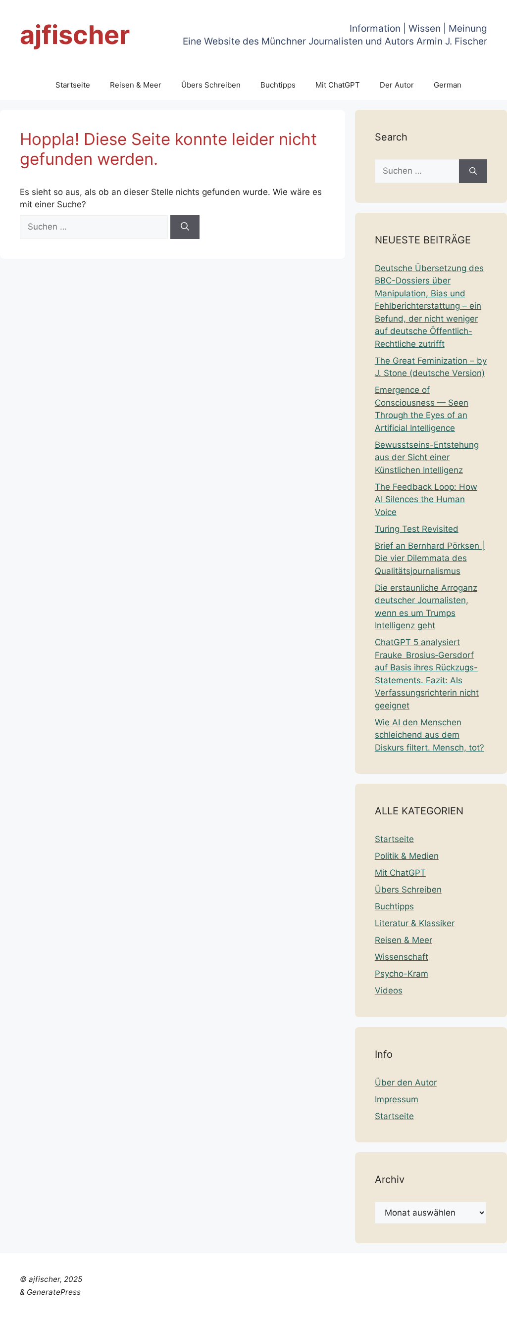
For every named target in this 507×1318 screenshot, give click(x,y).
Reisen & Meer (135, 85)
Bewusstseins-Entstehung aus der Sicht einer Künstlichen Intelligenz (427, 457)
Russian (449, 1304)
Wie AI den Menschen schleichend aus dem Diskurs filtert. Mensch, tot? (429, 735)
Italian (371, 1304)
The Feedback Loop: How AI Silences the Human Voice (426, 499)
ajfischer (75, 34)
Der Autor (397, 85)
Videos (389, 990)
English (277, 1304)
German (447, 85)
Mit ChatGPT (337, 85)
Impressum (396, 1099)
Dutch (249, 1304)
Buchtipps (278, 85)
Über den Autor (406, 1082)
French (307, 1304)
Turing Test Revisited (416, 529)
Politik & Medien (407, 856)
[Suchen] (185, 227)
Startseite (72, 85)
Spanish (484, 1304)
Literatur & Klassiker (415, 923)
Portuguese (409, 1304)
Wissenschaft (401, 957)
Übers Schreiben (211, 85)
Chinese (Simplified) (195, 1304)
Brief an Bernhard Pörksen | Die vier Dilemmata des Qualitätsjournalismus (430, 558)
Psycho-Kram (401, 974)
